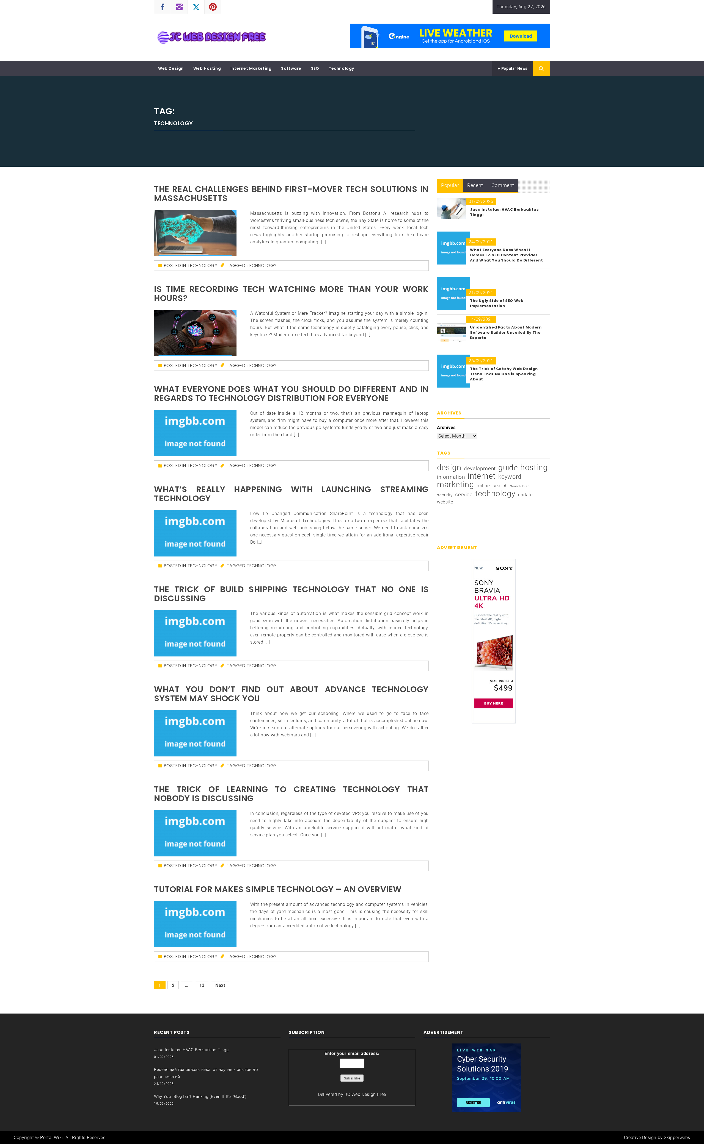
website (445, 502)
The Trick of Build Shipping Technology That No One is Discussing (291, 593)
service (463, 494)
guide (508, 467)
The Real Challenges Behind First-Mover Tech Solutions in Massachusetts (291, 193)
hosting (534, 467)
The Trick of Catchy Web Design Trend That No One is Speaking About (504, 374)
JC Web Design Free (365, 1094)
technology (262, 265)
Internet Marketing (251, 68)
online (483, 485)
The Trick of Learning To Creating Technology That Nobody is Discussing (291, 793)
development (480, 468)
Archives (446, 427)
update (525, 494)
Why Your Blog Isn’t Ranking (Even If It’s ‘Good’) (200, 1096)
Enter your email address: (352, 1053)
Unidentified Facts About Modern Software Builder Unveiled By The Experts (506, 332)
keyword (509, 476)
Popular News (513, 68)
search (500, 485)
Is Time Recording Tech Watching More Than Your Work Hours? (291, 293)
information (451, 477)
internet (482, 476)
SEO (315, 68)
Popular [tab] (450, 185)
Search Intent (520, 486)
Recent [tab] (475, 185)
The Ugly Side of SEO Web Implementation (497, 303)
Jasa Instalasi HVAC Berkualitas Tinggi (192, 1049)
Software (291, 68)
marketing (455, 484)
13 (202, 985)
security (445, 494)
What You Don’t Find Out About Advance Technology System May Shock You (291, 693)
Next (220, 985)
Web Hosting (207, 68)
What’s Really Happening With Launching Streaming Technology (291, 493)
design (449, 467)
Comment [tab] (502, 185)
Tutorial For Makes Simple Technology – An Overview (278, 889)
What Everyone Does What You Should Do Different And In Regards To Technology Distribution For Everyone (291, 393)
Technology (341, 68)
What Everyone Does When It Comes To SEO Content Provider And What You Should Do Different (506, 255)
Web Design (171, 68)
